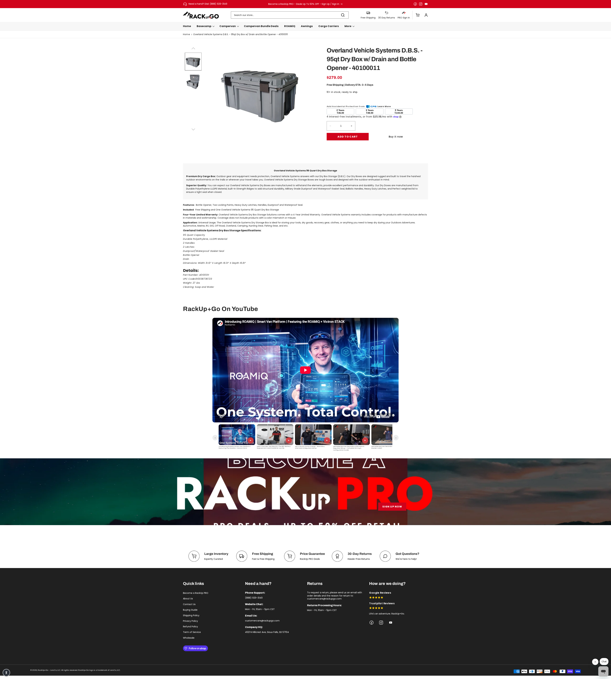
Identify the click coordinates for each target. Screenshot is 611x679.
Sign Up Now (392, 506)
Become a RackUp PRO (195, 593)
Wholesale (188, 637)
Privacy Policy (190, 621)
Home (186, 34)
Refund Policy (190, 626)
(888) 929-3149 (254, 597)
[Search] (342, 14)
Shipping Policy (191, 615)
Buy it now (396, 136)
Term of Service (192, 632)
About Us (188, 598)
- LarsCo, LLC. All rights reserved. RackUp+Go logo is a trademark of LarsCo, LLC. (84, 670)
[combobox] (290, 15)
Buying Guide (190, 609)
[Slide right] (193, 129)
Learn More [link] (384, 106)
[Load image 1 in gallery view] (193, 61)
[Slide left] (193, 47)
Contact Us (189, 604)
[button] (415, 15)
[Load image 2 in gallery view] (193, 81)
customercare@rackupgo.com (262, 620)
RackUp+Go (43, 670)
